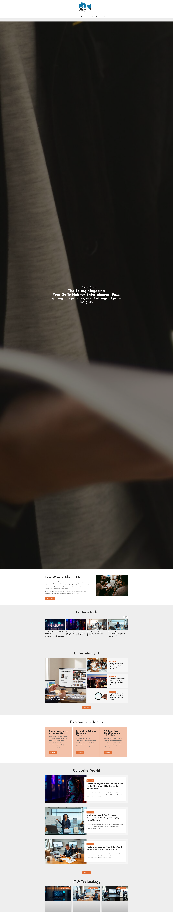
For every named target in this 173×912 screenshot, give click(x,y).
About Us (102, 16)
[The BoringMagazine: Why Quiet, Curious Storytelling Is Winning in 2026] (97, 665)
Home (63, 16)
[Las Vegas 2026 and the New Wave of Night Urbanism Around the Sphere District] (97, 680)
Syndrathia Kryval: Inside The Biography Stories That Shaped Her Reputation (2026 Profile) (75, 633)
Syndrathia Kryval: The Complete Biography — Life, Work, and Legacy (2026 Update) (116, 634)
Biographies (81, 16)
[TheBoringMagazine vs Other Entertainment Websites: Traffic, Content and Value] (65, 680)
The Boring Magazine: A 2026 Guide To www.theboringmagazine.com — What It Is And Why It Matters (54, 634)
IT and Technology (92, 16)
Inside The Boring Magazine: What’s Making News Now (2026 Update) (95, 633)
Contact (109, 16)
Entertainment (71, 16)
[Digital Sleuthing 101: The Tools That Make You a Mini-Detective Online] (97, 696)
